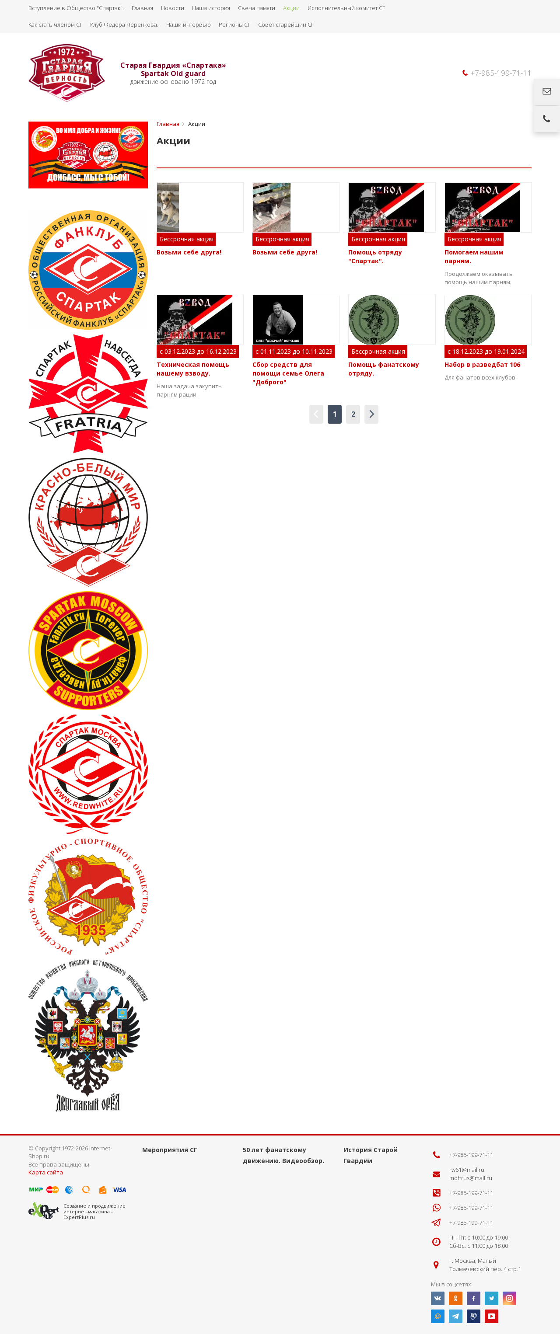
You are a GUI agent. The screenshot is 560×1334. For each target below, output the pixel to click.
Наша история (211, 8)
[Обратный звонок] (547, 119)
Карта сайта (45, 1172)
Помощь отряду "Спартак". (375, 256)
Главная (142, 8)
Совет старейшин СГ (286, 24)
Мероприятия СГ (169, 1150)
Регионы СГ (234, 24)
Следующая (371, 414)
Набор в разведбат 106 (482, 364)
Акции (291, 8)
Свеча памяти (256, 8)
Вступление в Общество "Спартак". (76, 8)
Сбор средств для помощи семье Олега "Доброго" (288, 373)
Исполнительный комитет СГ (346, 8)
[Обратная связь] (547, 92)
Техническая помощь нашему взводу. (193, 368)
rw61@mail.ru (466, 1170)
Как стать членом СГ (55, 24)
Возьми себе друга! (189, 252)
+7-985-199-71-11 (501, 73)
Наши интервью (188, 24)
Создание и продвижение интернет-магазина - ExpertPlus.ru (94, 1211)
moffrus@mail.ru (470, 1178)
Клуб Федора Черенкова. (124, 24)
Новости (172, 8)
